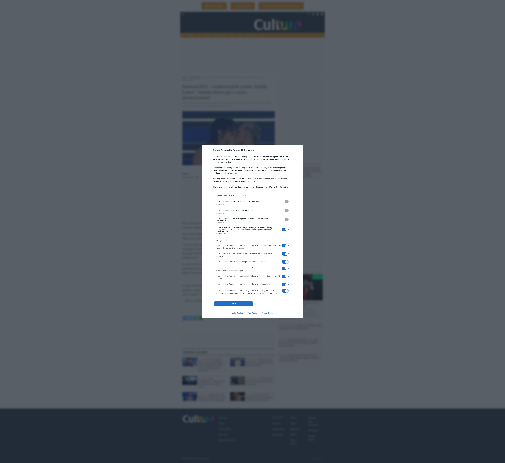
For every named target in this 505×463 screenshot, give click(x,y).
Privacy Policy (267, 313)
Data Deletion (237, 313)
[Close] (298, 150)
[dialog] (252, 231)
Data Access (252, 313)
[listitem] (252, 195)
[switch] (285, 201)
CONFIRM (233, 304)
